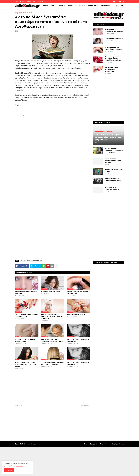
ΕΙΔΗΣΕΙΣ (29, 13)
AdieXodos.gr (32, 444)
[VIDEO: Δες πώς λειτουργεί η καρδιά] (98, 190)
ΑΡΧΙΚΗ (45, 6)
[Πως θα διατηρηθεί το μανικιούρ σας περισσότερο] (98, 69)
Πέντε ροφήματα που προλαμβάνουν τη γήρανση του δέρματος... (113, 58)
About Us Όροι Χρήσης (116, 444)
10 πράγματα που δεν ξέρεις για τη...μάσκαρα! (78, 292)
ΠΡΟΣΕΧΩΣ (92, 6)
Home (16, 1)
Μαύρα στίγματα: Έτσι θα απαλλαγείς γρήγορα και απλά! (52, 340)
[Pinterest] (48, 266)
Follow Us (103, 444)
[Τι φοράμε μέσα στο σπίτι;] (98, 41)
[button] (117, 6)
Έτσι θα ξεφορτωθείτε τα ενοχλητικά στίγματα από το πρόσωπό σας (51, 316)
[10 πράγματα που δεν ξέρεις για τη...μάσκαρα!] (98, 50)
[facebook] (114, 1)
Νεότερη (19, 405)
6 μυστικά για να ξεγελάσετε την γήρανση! (26, 292)
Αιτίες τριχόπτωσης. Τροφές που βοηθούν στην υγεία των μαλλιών (25, 364)
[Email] (52, 266)
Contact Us (40, 1)
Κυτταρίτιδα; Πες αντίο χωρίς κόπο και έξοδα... (25, 340)
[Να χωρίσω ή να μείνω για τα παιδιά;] (98, 171)
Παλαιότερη (85, 405)
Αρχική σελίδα (20, 13)
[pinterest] (123, 1)
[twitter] (117, 1)
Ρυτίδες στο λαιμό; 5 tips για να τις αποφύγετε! (78, 340)
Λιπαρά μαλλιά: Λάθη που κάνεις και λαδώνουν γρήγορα (52, 363)
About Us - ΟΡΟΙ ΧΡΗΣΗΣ (27, 1)
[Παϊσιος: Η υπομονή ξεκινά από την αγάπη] (98, 181)
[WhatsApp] (44, 266)
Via (16, 110)
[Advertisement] (47, 139)
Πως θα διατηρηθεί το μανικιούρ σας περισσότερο (26, 315)
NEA (52, 6)
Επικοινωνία (105, 6)
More (81, 6)
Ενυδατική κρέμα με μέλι (76, 314)
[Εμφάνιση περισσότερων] (56, 266)
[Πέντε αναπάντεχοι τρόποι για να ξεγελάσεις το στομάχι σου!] (98, 150)
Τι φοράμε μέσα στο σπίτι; (50, 291)
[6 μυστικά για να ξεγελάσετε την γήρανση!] (98, 31)
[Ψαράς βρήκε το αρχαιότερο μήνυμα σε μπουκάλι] (98, 161)
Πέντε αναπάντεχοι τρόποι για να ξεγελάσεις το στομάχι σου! (114, 150)
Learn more (19, 466)
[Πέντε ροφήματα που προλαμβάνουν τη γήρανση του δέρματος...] (98, 59)
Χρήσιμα (71, 6)
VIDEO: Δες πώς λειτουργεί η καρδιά (112, 188)
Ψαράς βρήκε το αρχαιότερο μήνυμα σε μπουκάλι (113, 160)
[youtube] (120, 1)
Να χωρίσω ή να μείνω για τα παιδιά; (114, 170)
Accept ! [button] (9, 470)
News (61, 6)
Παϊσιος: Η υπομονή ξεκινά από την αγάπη (113, 179)
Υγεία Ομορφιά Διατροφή (34, 260)
